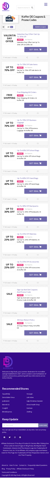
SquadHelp (6, 394)
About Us (5, 465)
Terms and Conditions (9, 472)
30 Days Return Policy (26, 320)
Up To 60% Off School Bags (28, 150)
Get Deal (34, 49)
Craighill (5, 408)
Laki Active (30, 397)
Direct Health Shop (33, 405)
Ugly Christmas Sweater (35, 401)
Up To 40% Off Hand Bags (27, 178)
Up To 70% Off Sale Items (27, 64)
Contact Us (22, 465)
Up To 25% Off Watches (26, 234)
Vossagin (30, 394)
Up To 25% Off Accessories (28, 262)
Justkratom (5, 401)
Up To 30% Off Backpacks (27, 206)
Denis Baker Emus (8, 397)
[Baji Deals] (6, 6)
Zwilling (29, 412)
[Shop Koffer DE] (10, 18)
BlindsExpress (7, 412)
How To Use (13, 465)
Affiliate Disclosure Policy (25, 469)
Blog (3, 469)
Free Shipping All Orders (26, 92)
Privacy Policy (10, 469)
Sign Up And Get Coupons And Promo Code (27, 290)
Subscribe (43, 425)
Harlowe (29, 408)
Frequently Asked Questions (37, 465)
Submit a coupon (40, 27)
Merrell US (6, 405)
